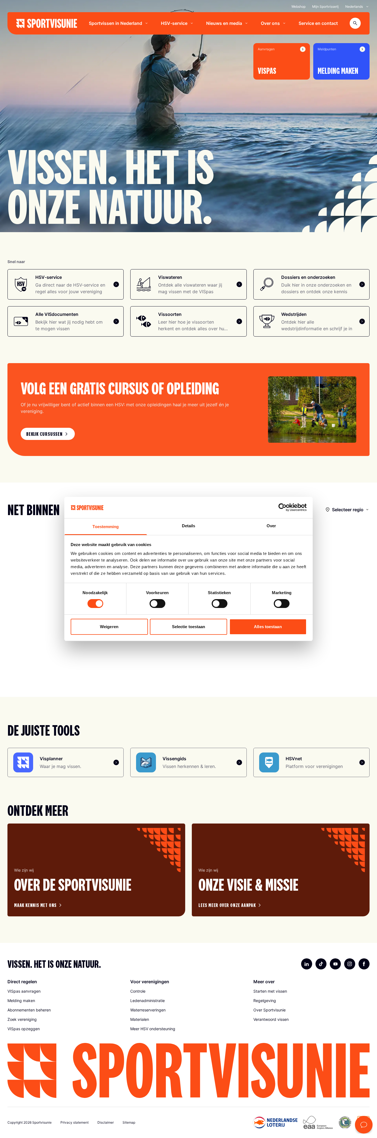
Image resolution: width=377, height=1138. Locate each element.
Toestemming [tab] (105, 526)
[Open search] (355, 23)
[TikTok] (320, 963)
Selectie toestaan (188, 626)
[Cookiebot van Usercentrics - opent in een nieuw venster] (282, 507)
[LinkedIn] (306, 963)
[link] (48, 434)
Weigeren (109, 626)
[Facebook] (364, 963)
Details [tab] (188, 525)
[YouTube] (335, 963)
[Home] (46, 23)
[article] (96, 870)
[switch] (157, 603)
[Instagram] (349, 963)
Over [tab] (271, 525)
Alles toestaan (268, 626)
